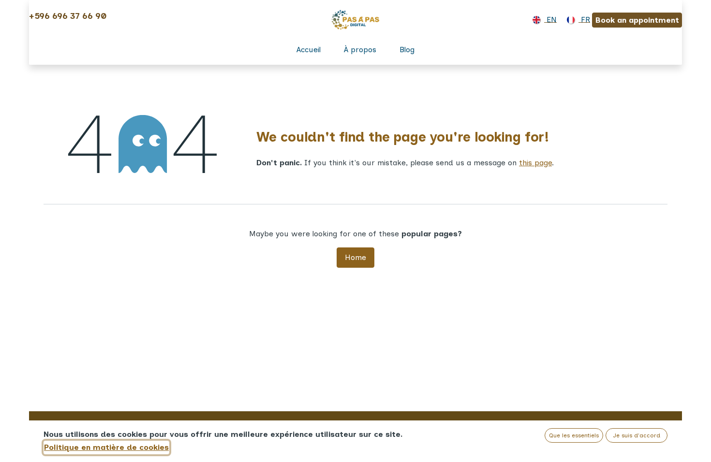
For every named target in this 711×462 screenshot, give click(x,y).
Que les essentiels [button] (574, 435)
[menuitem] (543, 20)
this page (535, 162)
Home (355, 257)
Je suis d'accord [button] (636, 435)
